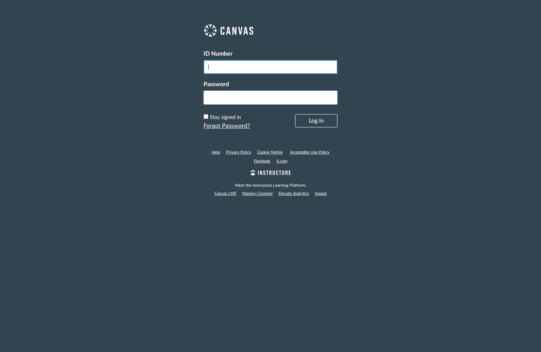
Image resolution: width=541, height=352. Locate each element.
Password (216, 84)
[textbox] (270, 98)
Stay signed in (225, 117)
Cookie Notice (270, 152)
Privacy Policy (238, 152)
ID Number (218, 54)
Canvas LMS (225, 193)
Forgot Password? (227, 126)
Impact (321, 193)
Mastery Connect (257, 193)
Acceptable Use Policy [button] (310, 152)
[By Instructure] (270, 173)
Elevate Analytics (294, 193)
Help (216, 152)
